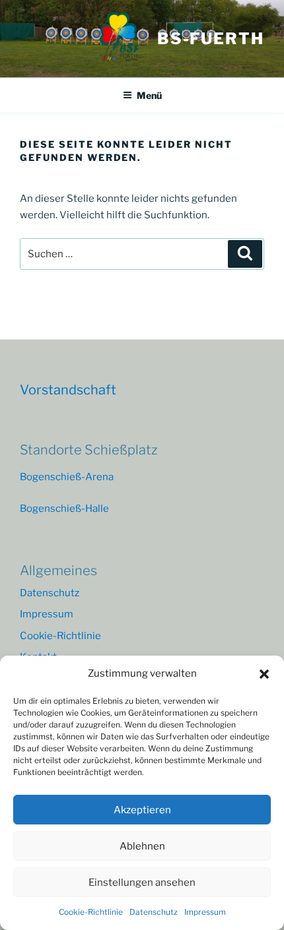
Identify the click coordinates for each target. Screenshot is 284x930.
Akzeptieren (142, 810)
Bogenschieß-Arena (67, 477)
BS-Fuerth (210, 38)
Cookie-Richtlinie (91, 912)
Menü (149, 95)
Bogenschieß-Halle (64, 508)
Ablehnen (142, 846)
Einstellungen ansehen (142, 882)
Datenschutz (153, 912)
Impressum (205, 912)
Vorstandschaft (68, 390)
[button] (264, 674)
